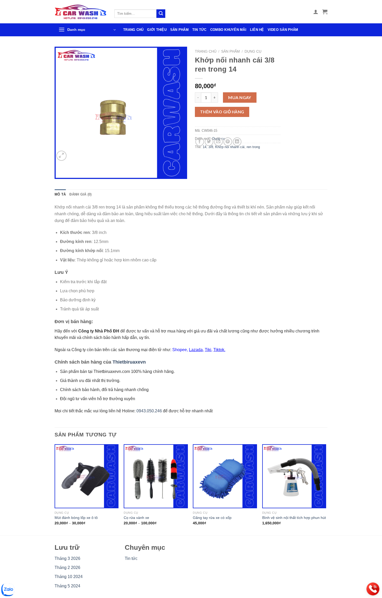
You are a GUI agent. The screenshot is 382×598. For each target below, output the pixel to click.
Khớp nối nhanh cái (230, 147)
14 (204, 147)
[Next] (326, 489)
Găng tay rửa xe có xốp (212, 518)
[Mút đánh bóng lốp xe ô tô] (87, 476)
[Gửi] (160, 13)
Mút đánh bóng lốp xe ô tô (76, 518)
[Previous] (55, 489)
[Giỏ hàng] (324, 11)
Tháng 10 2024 (69, 576)
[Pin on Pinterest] (227, 141)
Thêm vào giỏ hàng (222, 111)
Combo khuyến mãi (228, 30)
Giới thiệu (157, 30)
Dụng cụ (253, 51)
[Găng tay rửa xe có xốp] (225, 476)
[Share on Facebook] (199, 141)
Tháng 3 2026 (67, 558)
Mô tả (60, 194)
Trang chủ (133, 30)
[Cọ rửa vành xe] (156, 476)
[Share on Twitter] (209, 141)
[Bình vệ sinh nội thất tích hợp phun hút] (294, 476)
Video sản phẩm (283, 30)
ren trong (253, 147)
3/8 (210, 147)
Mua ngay (239, 97)
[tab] (60, 194)
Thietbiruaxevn (129, 362)
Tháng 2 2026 (67, 567)
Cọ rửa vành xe (136, 518)
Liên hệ (257, 30)
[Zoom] (61, 156)
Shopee (179, 349)
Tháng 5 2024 (67, 586)
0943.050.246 (149, 411)
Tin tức (199, 30)
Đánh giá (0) (80, 194)
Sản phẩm (179, 30)
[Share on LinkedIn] (237, 141)
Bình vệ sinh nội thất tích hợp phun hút (294, 518)
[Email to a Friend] (218, 141)
